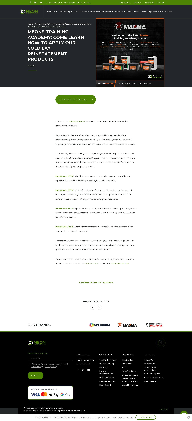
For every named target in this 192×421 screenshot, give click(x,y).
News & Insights (42, 24)
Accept (164, 409)
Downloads (127, 364)
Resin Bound (105, 385)
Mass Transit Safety (107, 381)
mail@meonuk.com (120, 263)
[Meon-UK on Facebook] (30, 2)
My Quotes (125, 3)
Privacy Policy (51, 367)
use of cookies (77, 411)
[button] (149, 3)
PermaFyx (103, 367)
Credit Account (151, 381)
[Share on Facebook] (92, 307)
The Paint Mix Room (108, 360)
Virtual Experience (130, 385)
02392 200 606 (91, 263)
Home (30, 24)
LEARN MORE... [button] (146, 417)
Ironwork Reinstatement (106, 372)
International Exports (153, 378)
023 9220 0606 (68, 3)
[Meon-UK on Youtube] (40, 2)
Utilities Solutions (107, 378)
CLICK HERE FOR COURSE (73, 100)
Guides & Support (130, 375)
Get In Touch (166, 12)
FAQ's (124, 367)
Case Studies (132, 12)
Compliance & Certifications (150, 368)
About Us (148, 360)
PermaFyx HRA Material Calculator (130, 380)
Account (138, 3)
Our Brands (149, 364)
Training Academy (77, 121)
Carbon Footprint (152, 374)
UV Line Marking (106, 364)
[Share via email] (99, 307)
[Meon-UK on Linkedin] (35, 2)
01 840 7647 (85, 3)
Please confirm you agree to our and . (49, 365)
